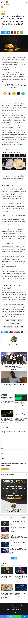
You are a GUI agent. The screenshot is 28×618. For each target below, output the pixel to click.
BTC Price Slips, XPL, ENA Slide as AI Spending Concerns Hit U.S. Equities (7, 419)
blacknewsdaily (6, 26)
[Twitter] (5, 332)
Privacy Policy (19, 609)
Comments (22, 517)
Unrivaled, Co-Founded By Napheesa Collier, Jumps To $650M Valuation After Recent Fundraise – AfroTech (18, 550)
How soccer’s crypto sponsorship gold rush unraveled (18, 543)
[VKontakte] (17, 332)
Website (2, 458)
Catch (13, 320)
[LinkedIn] (7, 332)
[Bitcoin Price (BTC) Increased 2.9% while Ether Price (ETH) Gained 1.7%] (21, 397)
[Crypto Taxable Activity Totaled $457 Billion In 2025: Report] (5, 523)
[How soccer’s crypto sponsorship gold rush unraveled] (5, 544)
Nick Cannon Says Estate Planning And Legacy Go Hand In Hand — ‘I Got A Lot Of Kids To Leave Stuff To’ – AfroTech (18, 529)
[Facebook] (2, 332)
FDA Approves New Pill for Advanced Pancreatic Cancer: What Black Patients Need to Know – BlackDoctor (18, 536)
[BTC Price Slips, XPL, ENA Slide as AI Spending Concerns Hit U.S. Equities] (7, 413)
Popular (13, 517)
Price (16, 326)
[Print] (22, 332)
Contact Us (13, 609)
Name (2, 448)
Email (2, 453)
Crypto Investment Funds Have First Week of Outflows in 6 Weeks (21, 419)
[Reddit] (14, 332)
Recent (4, 517)
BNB (8, 320)
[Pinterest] (12, 332)
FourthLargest (8, 326)
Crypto (7, 11)
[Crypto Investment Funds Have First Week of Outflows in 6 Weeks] (21, 413)
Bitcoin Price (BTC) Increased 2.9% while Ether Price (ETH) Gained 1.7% (20, 404)
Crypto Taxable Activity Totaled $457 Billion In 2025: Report (17, 522)
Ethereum (11, 323)
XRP (22, 326)
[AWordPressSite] (6, 3)
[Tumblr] (10, 332)
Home (3, 11)
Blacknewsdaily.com (14, 607)
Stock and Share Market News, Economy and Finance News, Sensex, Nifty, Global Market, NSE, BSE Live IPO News (7, 400)
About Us (8, 609)
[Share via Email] (19, 332)
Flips (18, 323)
